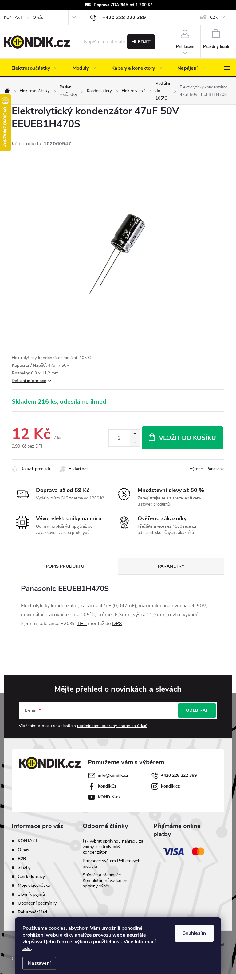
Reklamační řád (32, 912)
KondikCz (107, 786)
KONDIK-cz (109, 797)
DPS (117, 623)
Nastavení (39, 963)
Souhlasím (194, 933)
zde (26, 948)
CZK (214, 17)
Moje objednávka (34, 885)
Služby (24, 867)
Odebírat (197, 710)
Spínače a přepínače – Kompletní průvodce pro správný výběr (106, 880)
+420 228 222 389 (179, 775)
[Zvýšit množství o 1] (135, 434)
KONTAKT (13, 17)
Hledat (141, 41)
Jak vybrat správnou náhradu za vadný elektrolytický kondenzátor (113, 846)
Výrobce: (207, 469)
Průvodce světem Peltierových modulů (111, 863)
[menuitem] (34, 68)
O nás (38, 17)
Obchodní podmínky (37, 903)
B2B (22, 859)
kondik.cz (170, 786)
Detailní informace (29, 381)
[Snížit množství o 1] (135, 442)
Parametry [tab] (171, 566)
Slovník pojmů (31, 894)
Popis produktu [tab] (65, 566)
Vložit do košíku (187, 438)
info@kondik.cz (113, 775)
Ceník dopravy (31, 876)
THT (82, 623)
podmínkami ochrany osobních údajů (112, 726)
